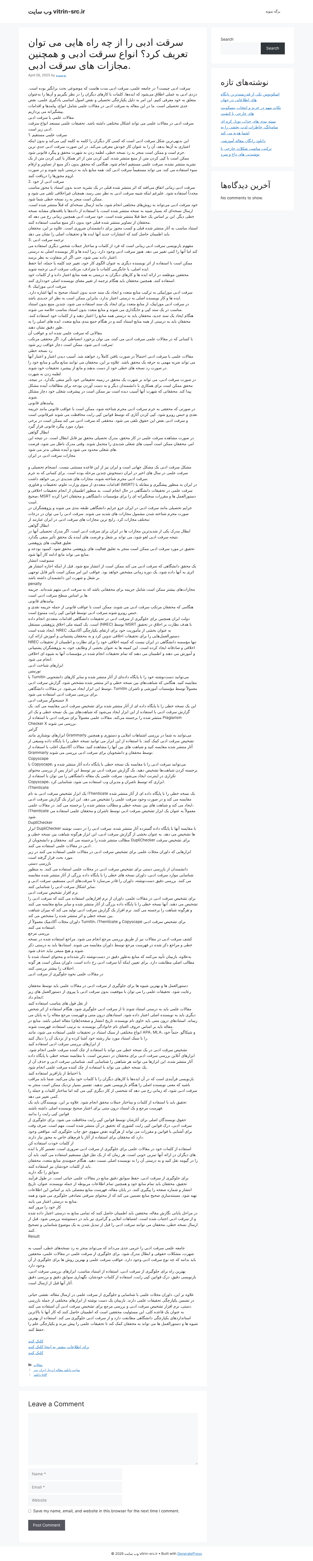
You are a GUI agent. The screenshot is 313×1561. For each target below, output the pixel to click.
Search (227, 39)
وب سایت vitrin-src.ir (56, 11)
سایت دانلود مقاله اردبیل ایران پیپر (56, 1370)
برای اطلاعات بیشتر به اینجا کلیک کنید (58, 1347)
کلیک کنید (35, 1341)
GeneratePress (189, 1553)
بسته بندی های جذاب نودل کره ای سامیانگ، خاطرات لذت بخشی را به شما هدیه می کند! (249, 127)
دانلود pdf (40, 1375)
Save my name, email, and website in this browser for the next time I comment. (106, 1511)
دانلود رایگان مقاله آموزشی (243, 140)
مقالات (38, 1365)
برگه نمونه (273, 11)
